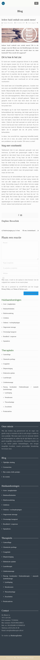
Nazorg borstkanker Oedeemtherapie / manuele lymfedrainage (20, 388)
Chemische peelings (9, 359)
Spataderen (6, 341)
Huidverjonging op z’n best (11, 230)
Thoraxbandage (9, 402)
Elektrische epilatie (9, 373)
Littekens (6, 318)
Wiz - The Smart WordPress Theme (24, 658)
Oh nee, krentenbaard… (29, 230)
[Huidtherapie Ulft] (3, 3)
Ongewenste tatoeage (9, 327)
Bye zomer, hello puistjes (11, 472)
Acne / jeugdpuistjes (9, 304)
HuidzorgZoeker (16, 635)
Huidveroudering (8, 313)
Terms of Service (18, 289)
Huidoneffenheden (8, 309)
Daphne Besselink (8, 23)
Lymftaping (8, 393)
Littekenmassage (8, 382)
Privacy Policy (6, 289)
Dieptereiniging (8, 368)
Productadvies (7, 411)
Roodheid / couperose (9, 336)
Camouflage (6, 354)
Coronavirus (7, 467)
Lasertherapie (7, 377)
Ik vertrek (6, 477)
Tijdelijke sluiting (9, 462)
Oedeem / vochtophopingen (11, 322)
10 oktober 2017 (20, 23)
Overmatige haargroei (9, 332)
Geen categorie (32, 23)
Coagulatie (6, 364)
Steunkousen (8, 397)
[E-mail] (21, 215)
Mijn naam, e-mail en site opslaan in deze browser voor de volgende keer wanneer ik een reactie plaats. (20, 281)
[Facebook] (18, 215)
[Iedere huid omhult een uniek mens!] (20, 35)
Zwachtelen (8, 407)
